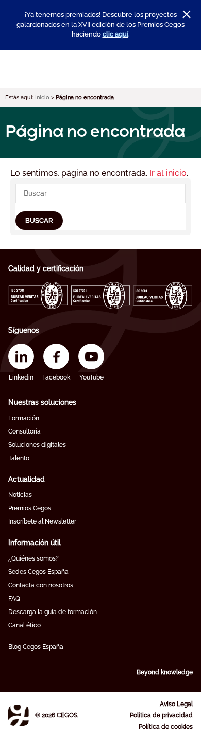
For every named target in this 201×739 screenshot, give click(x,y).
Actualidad (26, 479)
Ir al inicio (168, 173)
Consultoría (24, 431)
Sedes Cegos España (38, 571)
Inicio (42, 97)
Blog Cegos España (35, 647)
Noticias (20, 494)
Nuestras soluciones (42, 402)
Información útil (34, 542)
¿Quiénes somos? (33, 558)
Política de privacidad (161, 715)
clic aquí (115, 34)
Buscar (39, 220)
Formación (23, 418)
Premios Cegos (29, 508)
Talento (18, 458)
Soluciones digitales (37, 444)
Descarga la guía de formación (52, 612)
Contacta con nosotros (40, 585)
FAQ (14, 598)
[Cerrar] (186, 14)
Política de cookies (166, 726)
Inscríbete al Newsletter (42, 521)
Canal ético (24, 625)
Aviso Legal (176, 704)
